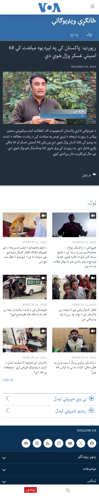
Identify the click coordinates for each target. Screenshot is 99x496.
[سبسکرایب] (26, 443)
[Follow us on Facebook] (91, 443)
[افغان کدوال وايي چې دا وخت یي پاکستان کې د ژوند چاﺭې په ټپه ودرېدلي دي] (74, 287)
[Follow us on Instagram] (59, 443)
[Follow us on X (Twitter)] (80, 443)
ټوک (89, 35)
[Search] (68, 490)
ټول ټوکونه (8, 380)
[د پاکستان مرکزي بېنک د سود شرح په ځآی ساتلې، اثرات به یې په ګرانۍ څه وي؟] (74, 340)
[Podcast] (37, 443)
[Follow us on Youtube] (69, 443)
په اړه (74, 35)
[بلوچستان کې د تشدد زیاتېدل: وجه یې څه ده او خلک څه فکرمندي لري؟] (25, 287)
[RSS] (48, 443)
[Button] (89, 176)
